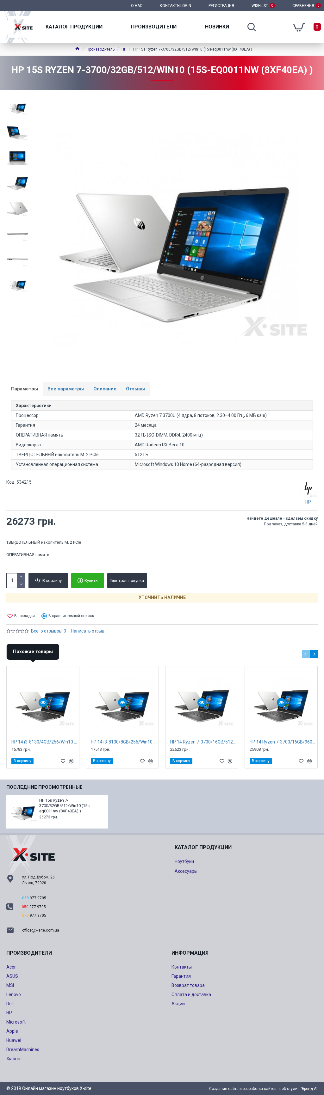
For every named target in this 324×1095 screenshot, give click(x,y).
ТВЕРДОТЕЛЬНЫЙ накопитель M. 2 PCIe (43, 542)
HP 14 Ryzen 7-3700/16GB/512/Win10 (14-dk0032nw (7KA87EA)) (203, 741)
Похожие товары (33, 651)
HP (124, 49)
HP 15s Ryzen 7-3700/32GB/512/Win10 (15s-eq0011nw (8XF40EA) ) (65, 805)
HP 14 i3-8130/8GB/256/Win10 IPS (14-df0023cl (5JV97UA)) (123, 741)
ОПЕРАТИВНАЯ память (27, 554)
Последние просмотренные (44, 787)
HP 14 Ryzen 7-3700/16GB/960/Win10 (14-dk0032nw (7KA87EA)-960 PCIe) (282, 741)
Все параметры (65, 389)
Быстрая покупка (127, 580)
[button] (306, 654)
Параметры (24, 389)
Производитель (101, 49)
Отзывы (135, 389)
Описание (104, 389)
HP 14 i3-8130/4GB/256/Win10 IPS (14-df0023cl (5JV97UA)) (44, 741)
